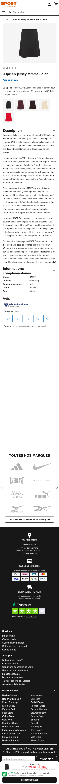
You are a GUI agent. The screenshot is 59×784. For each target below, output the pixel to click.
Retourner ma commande (15, 646)
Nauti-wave (36, 695)
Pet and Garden (39, 709)
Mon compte (8, 635)
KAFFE (10, 68)
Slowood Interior (39, 712)
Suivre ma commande (13, 642)
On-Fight (35, 698)
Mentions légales (11, 673)
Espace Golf (8, 709)
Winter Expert (37, 740)
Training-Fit (36, 726)
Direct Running (10, 702)
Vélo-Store (36, 737)
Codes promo (9, 649)
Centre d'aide (9, 639)
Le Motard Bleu (10, 737)
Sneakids (35, 723)
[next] (57, 488)
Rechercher (19, 12)
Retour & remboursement (15, 670)
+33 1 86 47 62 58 (29, 553)
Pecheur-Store (38, 705)
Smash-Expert (38, 716)
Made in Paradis (10, 740)
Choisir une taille (29, 780)
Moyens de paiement (12, 677)
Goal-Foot (7, 719)
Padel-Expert (37, 702)
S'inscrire (46, 759)
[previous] (2, 488)
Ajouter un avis (10, 79)
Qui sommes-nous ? (12, 660)
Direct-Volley (8, 705)
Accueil (6, 19)
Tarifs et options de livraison (16, 680)
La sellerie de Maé (11, 733)
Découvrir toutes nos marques (29, 519)
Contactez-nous (29, 544)
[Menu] (3, 12)
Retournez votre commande (29, 598)
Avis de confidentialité (13, 684)
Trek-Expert (36, 730)
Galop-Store (8, 716)
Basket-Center (9, 695)
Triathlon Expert (39, 733)
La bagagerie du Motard (14, 730)
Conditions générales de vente (17, 667)
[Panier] (56, 4)
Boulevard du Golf (11, 698)
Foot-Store (7, 712)
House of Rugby (10, 726)
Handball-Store (10, 723)
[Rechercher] (10, 12)
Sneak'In (35, 719)
